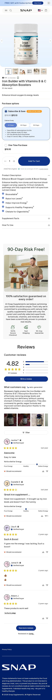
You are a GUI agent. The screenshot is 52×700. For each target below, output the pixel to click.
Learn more (43, 169)
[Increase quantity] (14, 161)
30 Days (11, 125)
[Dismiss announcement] (48, 3)
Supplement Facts (10, 218)
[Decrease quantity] (5, 161)
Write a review (26, 379)
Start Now (37, 3)
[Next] (50, 41)
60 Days (23, 125)
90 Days (36, 125)
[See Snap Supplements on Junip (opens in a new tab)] (31, 634)
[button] (6, 10)
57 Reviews (12, 78)
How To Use (7, 225)
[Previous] (2, 41)
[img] (35, 387)
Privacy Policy (7, 649)
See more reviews (26, 628)
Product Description (11, 175)
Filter (27, 432)
